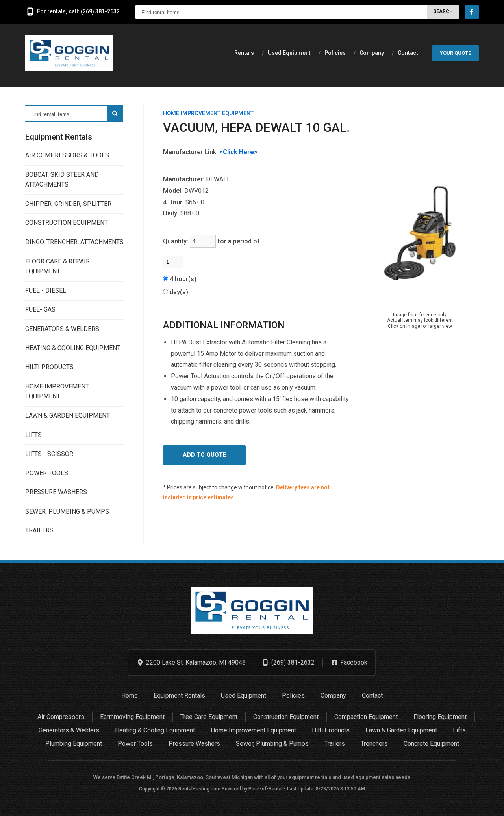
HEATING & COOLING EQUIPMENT (72, 348)
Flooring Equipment (440, 717)
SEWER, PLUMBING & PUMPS (67, 511)
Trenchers (374, 743)
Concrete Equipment (431, 743)
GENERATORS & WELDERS (62, 328)
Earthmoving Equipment (132, 717)
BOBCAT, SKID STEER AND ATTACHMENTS (62, 180)
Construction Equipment (286, 717)
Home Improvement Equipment (253, 730)
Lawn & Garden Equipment (401, 730)
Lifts (459, 730)
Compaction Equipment (366, 717)
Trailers (334, 743)
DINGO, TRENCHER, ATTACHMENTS (74, 242)
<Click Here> (238, 152)
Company (371, 53)
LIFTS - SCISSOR (49, 453)
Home (129, 695)
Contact (408, 53)
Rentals (244, 53)
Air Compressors (60, 717)
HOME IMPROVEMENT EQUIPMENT (57, 391)
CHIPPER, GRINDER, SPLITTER (68, 203)
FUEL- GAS (40, 309)
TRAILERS (39, 530)
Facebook (353, 662)
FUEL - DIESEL (45, 290)
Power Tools (135, 743)
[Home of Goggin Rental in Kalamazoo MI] (69, 53)
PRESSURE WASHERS (56, 492)
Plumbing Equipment (73, 743)
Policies (335, 53)
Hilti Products (331, 730)
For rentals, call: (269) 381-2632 (78, 11)
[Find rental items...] (115, 113)
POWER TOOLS (46, 473)
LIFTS (33, 435)
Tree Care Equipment (208, 717)
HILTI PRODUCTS (49, 367)
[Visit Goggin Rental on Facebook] (472, 12)
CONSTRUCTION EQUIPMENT (66, 222)
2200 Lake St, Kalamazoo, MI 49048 (196, 662)
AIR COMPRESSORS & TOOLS (67, 155)
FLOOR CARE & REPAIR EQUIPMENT (57, 266)
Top (489, 803)
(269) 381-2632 (293, 662)
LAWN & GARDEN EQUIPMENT (67, 415)
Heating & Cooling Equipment (155, 730)
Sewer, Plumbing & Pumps (272, 743)
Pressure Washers (194, 743)
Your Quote (455, 53)
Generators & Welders (69, 730)
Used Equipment (289, 53)
